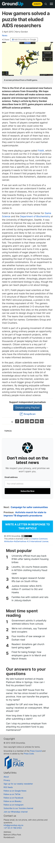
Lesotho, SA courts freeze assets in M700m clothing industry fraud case (29, 570)
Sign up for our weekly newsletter (18, 784)
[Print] (37, 422)
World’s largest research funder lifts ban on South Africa (28, 580)
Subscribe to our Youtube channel (18, 808)
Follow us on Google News (15, 791)
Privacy (7, 780)
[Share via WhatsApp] (27, 422)
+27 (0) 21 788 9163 (13, 828)
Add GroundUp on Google (25, 39)
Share (6, 40)
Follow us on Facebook (13, 798)
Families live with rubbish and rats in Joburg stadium (30, 599)
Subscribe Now (27, 491)
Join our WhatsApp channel (16, 812)
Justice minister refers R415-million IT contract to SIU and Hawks (27, 589)
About (6, 777)
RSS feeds (8, 787)
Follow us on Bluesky (12, 801)
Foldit (41, 150)
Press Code (29, 753)
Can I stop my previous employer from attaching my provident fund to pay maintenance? (26, 726)
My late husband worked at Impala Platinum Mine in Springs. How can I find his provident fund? (25, 682)
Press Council (36, 751)
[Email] (32, 422)
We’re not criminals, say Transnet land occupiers (29, 630)
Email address (11, 477)
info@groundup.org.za (13, 825)
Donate (37, 4)
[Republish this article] (42, 422)
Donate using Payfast (27, 407)
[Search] (46, 4)
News (4, 35)
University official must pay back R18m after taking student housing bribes (30, 559)
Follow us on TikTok (12, 794)
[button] (51, 4)
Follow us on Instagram (13, 805)
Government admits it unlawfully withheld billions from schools (29, 622)
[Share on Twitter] (22, 422)
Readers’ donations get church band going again (28, 646)
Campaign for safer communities (29, 507)
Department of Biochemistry (35, 216)
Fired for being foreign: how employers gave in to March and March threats (29, 655)
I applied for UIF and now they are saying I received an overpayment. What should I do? (27, 707)
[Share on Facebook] (17, 422)
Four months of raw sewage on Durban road (28, 638)
